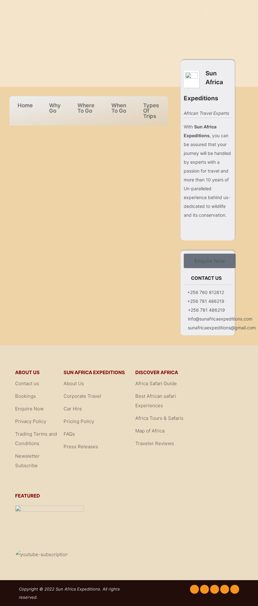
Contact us (27, 383)
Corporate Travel (82, 396)
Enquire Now (29, 409)
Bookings (25, 396)
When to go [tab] (118, 108)
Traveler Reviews (154, 443)
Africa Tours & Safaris (159, 418)
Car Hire (73, 409)
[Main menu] (235, 11)
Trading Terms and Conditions (36, 438)
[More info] (223, 11)
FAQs (69, 434)
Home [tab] (25, 105)
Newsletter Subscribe (27, 460)
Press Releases (81, 447)
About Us (74, 383)
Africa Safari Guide (156, 383)
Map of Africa (150, 431)
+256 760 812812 (205, 292)
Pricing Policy (79, 421)
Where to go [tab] (85, 108)
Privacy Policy (30, 421)
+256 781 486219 (205, 301)
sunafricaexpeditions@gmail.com (222, 327)
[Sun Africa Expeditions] (41, 11)
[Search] (212, 11)
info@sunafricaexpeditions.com (220, 318)
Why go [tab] (55, 108)
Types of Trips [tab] (151, 110)
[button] (210, 261)
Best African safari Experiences (155, 401)
